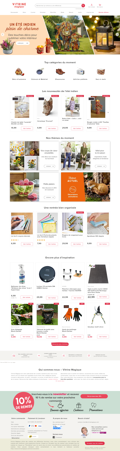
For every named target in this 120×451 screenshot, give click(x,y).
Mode (62, 12)
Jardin (80, 12)
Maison (71, 12)
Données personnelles (18, 431)
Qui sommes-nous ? (59, 422)
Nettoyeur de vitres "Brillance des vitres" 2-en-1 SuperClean (21, 288)
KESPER (64, 286)
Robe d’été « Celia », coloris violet (72, 119)
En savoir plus (60, 381)
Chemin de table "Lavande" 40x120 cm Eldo (21, 123)
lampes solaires (53, 379)
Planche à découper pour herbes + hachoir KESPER (71, 290)
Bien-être (53, 12)
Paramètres (87, 448)
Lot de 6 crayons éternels (20, 236)
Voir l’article (27, 128)
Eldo (38, 118)
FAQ (12, 422)
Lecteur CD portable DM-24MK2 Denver (46, 287)
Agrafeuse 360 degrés (95, 236)
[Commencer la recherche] (83, 5)
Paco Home (91, 286)
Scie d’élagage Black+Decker (16, 330)
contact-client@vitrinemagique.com (88, 422)
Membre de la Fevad (59, 424)
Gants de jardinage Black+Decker (69, 330)
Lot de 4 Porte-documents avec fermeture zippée (47, 236)
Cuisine (33, 12)
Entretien (43, 12)
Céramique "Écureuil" (45, 121)
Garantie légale (15, 433)
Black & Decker (15, 327)
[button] (18, 418)
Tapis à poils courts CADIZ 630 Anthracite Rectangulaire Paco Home (98, 290)
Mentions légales (89, 447)
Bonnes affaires (104, 12)
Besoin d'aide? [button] (84, 418)
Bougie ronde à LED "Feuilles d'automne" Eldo (98, 123)
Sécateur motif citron (95, 327)
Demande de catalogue (18, 429)
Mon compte (15, 424)
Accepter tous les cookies (95, 443)
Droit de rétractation (17, 435)
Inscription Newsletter (17, 426)
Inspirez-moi (90, 12)
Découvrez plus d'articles (60, 344)
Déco (24, 12)
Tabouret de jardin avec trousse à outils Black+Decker (45, 331)
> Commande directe (80, 8)
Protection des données (97, 448)
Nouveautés (14, 12)
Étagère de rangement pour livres (72, 236)
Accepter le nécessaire (99, 447)
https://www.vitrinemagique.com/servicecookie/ (25, 448)
